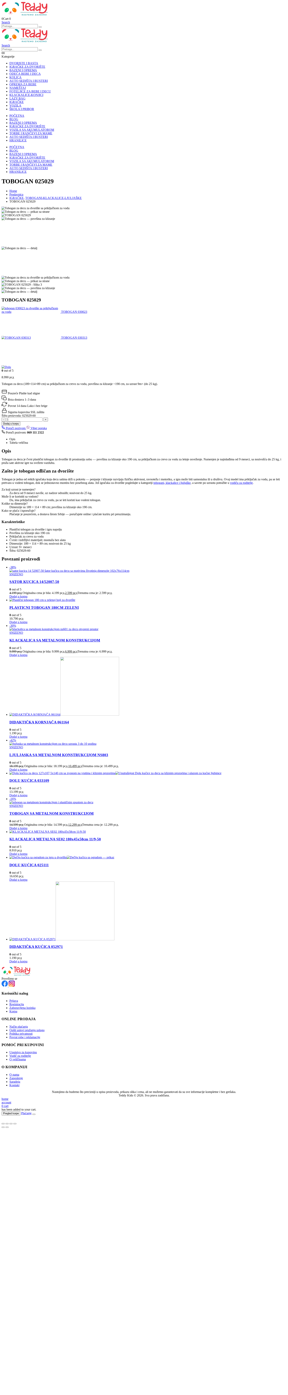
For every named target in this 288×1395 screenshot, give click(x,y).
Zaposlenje (16, 1078)
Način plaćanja (18, 1026)
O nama (14, 1074)
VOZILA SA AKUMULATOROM (31, 129)
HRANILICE (18, 140)
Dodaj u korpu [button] (18, 596)
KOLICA (15, 77)
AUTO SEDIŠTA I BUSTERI (28, 80)
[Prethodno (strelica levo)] (3, 1127)
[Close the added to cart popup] (33, 1114)
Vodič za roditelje (20, 1055)
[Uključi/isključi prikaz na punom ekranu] (7, 1123)
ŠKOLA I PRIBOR (21, 109)
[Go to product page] (147, 600)
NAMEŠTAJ (17, 88)
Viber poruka (38, 428)
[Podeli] (11, 1123)
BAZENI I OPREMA (23, 70)
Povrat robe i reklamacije (24, 1037)
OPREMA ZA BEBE (22, 84)
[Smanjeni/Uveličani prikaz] (3, 1123)
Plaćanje (26, 1113)
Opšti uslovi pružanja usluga (26, 1030)
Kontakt (14, 1085)
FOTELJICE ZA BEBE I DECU (30, 91)
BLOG (13, 119)
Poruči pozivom (15, 428)
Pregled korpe (11, 1113)
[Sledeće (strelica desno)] (7, 1127)
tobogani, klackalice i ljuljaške (172, 482)
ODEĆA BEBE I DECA (25, 73)
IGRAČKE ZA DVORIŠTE (27, 66)
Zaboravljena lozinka (22, 1007)
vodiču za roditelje (241, 482)
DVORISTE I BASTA (23, 63)
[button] (6, 22)
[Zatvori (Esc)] (14, 1123)
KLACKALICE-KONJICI (26, 95)
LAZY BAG (17, 98)
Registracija (16, 1004)
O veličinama (17, 1059)
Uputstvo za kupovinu (23, 1052)
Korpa (13, 1011)
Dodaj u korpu (11, 423)
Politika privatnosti (21, 1033)
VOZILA (15, 105)
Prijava (13, 1000)
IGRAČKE (16, 102)
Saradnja (14, 1081)
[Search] (40, 27)
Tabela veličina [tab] (18, 442)
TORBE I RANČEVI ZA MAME (30, 133)
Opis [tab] (12, 439)
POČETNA (16, 115)
